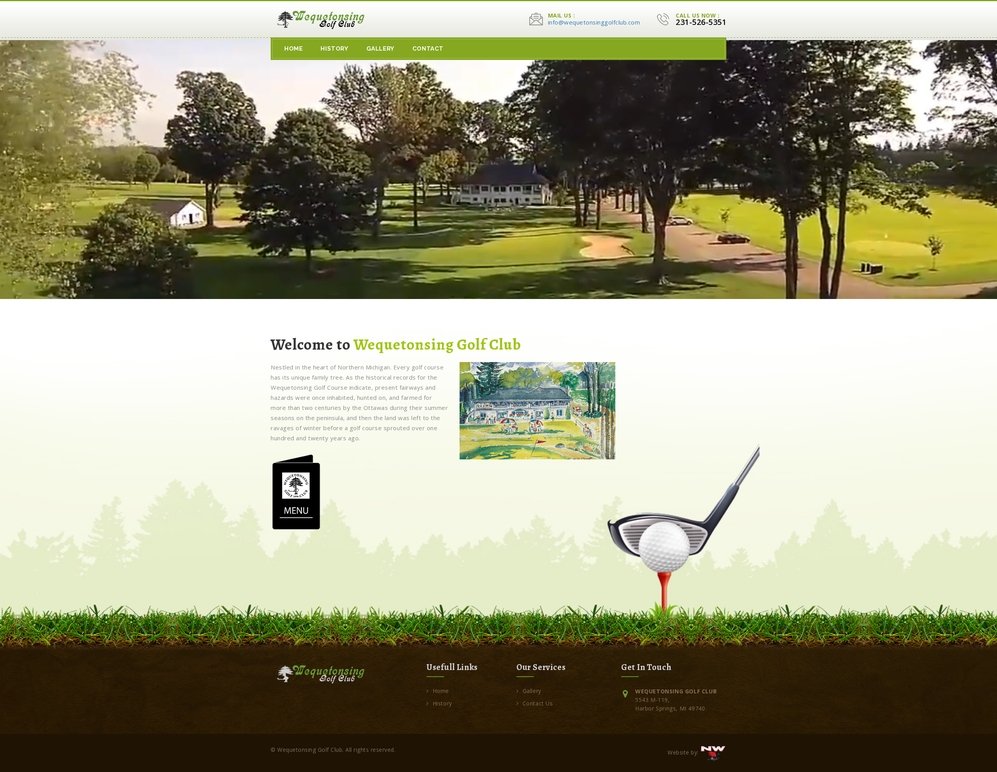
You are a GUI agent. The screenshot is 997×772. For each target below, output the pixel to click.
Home (293, 48)
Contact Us (538, 703)
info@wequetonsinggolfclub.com (594, 22)
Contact (428, 48)
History (334, 48)
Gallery (380, 48)
